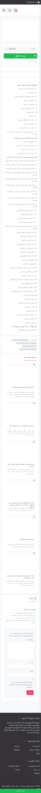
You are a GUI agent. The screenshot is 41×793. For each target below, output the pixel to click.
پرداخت (17, 770)
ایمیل (31, 671)
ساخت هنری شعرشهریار (27, 539)
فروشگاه (17, 750)
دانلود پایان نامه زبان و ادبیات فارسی (26, 343)
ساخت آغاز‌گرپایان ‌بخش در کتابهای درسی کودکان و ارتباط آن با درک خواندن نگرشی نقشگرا (21, 505)
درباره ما (17, 746)
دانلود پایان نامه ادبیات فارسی (20, 340)
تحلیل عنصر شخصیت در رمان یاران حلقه (22, 426)
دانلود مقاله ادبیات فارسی (29, 346)
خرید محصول (20, 56)
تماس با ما (36, 746)
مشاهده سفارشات (14, 766)
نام (32, 663)
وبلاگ (38, 753)
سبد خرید (36, 770)
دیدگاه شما (29, 640)
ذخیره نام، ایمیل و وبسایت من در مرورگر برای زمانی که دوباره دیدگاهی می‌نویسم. (20, 684)
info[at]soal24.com (32, 2)
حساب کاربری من (34, 766)
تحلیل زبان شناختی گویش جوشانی (23, 387)
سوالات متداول (35, 750)
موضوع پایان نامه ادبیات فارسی (28, 349)
